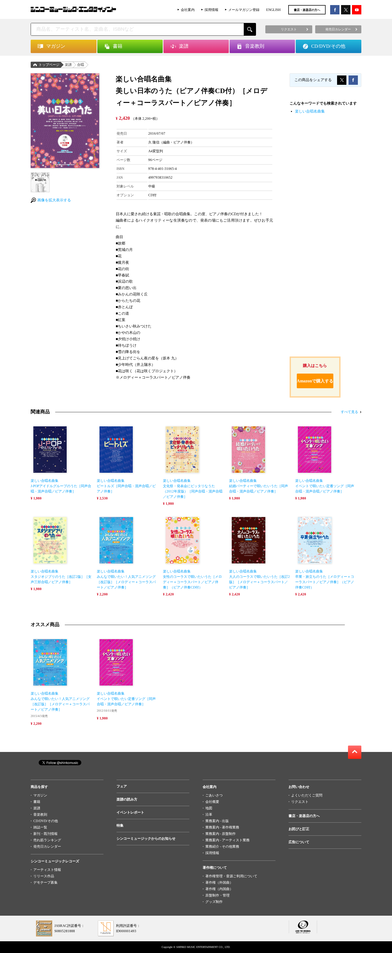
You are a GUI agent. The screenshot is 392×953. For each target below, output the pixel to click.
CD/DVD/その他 (45, 821)
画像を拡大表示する (54, 200)
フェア (122, 786)
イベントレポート (130, 812)
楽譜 (68, 65)
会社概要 (212, 802)
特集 (120, 825)
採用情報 (211, 10)
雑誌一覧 (40, 827)
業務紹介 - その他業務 (222, 846)
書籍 (36, 802)
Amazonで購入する (315, 381)
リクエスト (300, 802)
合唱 (80, 65)
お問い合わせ (299, 787)
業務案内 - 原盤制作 (220, 834)
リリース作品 (43, 876)
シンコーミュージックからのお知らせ (146, 838)
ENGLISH (273, 10)
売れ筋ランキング (47, 840)
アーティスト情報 (47, 870)
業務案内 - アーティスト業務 (227, 840)
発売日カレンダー (47, 846)
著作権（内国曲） (219, 889)
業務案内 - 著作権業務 (222, 827)
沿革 (208, 814)
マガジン (40, 795)
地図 (208, 808)
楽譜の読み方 (127, 799)
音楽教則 (40, 814)
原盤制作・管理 (217, 895)
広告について (299, 842)
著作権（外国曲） (219, 882)
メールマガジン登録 (243, 10)
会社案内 (188, 10)
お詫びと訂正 (299, 829)
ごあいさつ (214, 795)
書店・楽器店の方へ (307, 9)
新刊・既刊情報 (45, 834)
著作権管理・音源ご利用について (231, 876)
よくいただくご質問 (306, 795)
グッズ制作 (214, 902)
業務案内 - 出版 (217, 821)
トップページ (49, 65)
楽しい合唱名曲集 (310, 111)
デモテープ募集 (45, 882)
